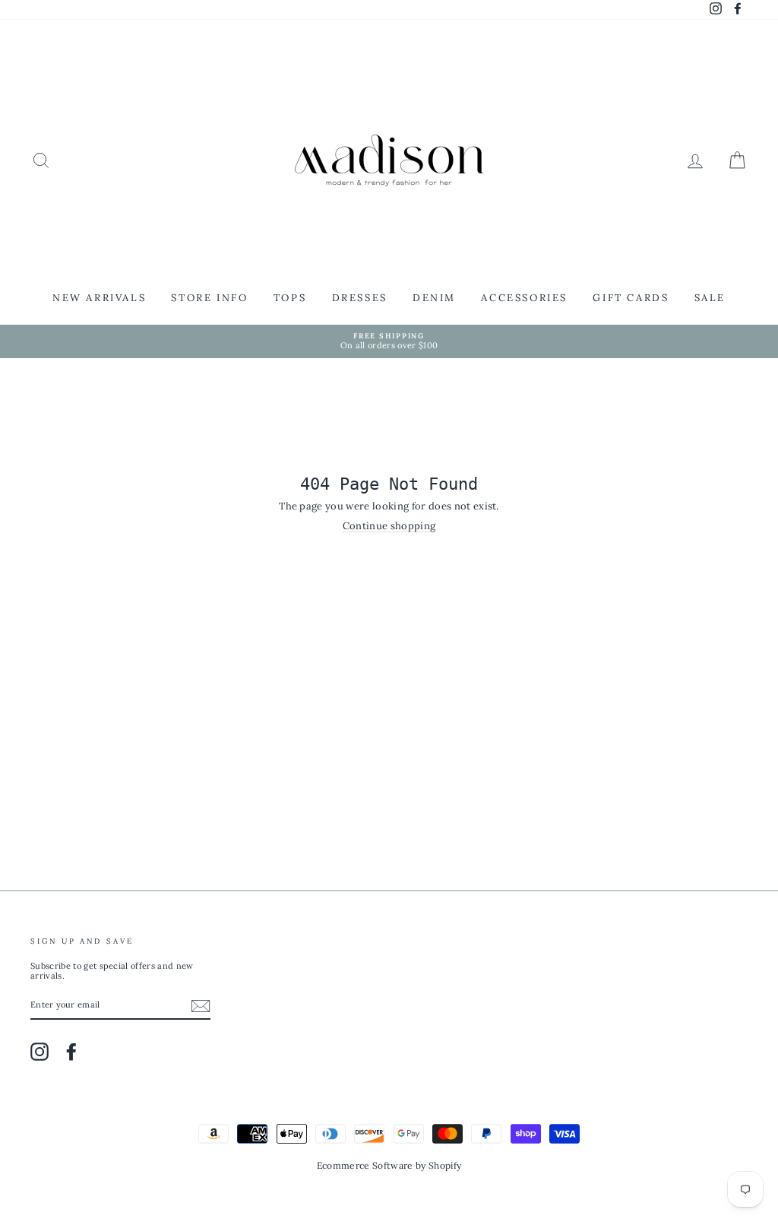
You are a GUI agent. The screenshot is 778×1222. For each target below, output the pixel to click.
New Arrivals (99, 297)
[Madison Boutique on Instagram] (39, 1052)
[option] (389, 341)
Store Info (209, 297)
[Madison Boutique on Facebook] (71, 1052)
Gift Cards (631, 297)
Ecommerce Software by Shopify (389, 1165)
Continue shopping (389, 526)
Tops (290, 297)
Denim (434, 297)
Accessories (524, 297)
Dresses (359, 297)
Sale (710, 297)
